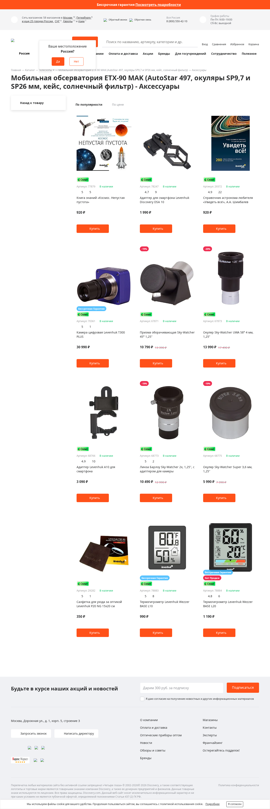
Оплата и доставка (123, 54)
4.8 (210, 596)
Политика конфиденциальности (238, 785)
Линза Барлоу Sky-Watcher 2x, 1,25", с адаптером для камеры (167, 469)
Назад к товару (32, 103)
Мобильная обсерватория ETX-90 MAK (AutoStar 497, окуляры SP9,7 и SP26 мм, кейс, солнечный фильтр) (123, 70)
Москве (68, 17)
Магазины (210, 720)
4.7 (147, 192)
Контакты (210, 728)
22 (220, 192)
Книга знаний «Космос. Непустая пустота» (101, 200)
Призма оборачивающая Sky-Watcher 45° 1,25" (167, 334)
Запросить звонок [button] (33, 733)
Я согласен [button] (235, 804)
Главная (16, 70)
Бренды (164, 54)
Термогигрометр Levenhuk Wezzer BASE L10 (164, 604)
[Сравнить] (129, 114)
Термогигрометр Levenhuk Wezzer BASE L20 (228, 604)
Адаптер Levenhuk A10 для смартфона (96, 469)
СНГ (57, 21)
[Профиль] (204, 39)
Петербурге (83, 17)
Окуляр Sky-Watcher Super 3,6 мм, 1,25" (227, 469)
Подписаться (243, 687)
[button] (115, 20)
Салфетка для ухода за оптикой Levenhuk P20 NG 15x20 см (99, 604)
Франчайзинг (213, 743)
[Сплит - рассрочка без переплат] (83, 179)
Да (58, 61)
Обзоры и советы (152, 750)
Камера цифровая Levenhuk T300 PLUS (101, 334)
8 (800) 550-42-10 (176, 21)
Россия (24, 53)
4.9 (210, 192)
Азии (81, 21)
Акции (148, 54)
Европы (68, 21)
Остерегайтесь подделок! (221, 750)
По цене (118, 104)
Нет (76, 61)
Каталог (30, 70)
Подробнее (212, 804)
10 (93, 461)
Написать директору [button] (78, 733)
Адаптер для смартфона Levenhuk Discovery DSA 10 (164, 200)
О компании (149, 720)
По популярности (89, 104)
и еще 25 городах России (38, 21)
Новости (146, 743)
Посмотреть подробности (158, 4)
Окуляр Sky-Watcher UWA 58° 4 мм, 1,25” (228, 334)
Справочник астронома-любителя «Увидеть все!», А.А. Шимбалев (228, 200)
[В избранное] (124, 114)
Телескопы (45, 70)
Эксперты (210, 735)
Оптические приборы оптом (161, 735)
